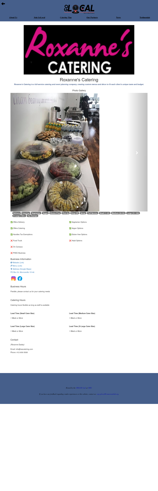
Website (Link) (18, 262)
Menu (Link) (17, 265)
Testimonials (145, 17)
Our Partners (92, 17)
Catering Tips (66, 17)
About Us (13, 17)
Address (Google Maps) (22, 270)
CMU (90, 388)
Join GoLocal (39, 17)
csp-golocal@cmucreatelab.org (107, 394)
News (118, 17)
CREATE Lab (81, 388)
